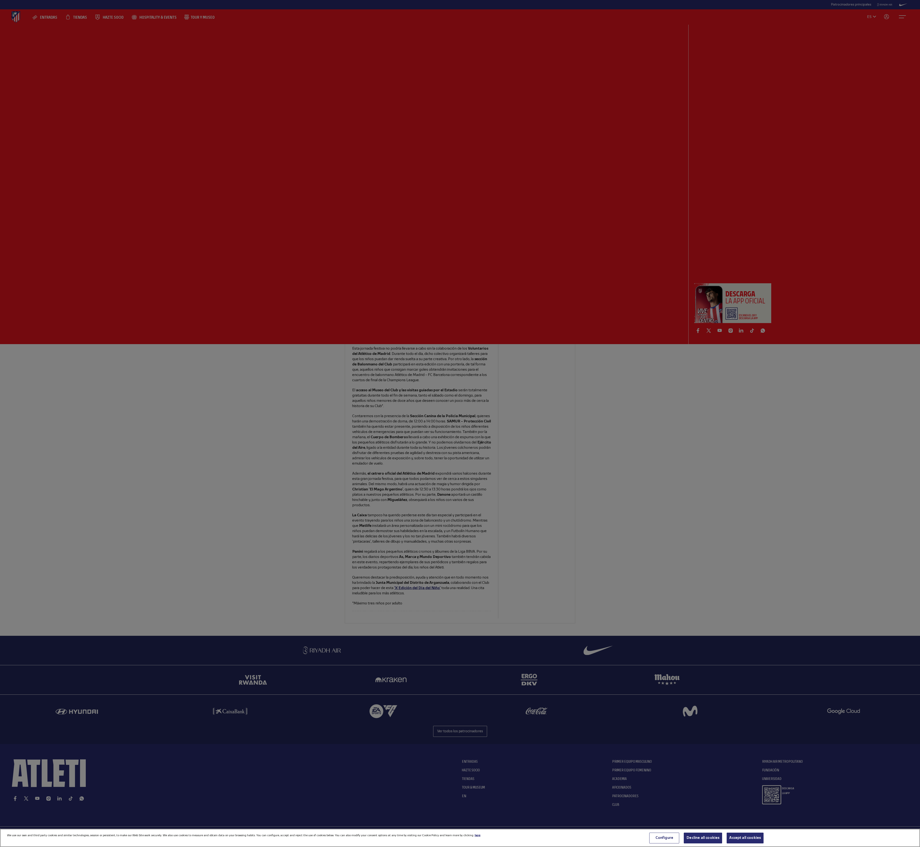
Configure (664, 838)
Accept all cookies (745, 838)
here (477, 835)
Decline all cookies (702, 838)
